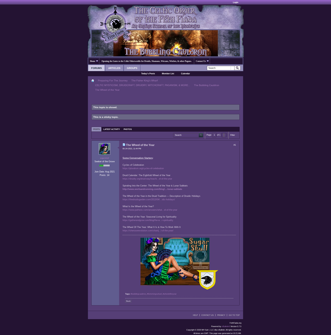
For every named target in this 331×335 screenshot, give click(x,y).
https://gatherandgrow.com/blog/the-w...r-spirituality (148, 220)
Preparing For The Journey (113, 80)
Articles (114, 68)
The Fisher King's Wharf (144, 80)
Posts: (103, 175)
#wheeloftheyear (170, 294)
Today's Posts (148, 73)
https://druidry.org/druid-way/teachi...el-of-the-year (147, 178)
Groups (132, 68)
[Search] (237, 68)
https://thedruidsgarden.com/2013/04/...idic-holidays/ (149, 199)
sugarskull (104, 158)
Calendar (185, 73)
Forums (96, 68)
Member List (168, 73)
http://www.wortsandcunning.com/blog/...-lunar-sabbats (152, 189)
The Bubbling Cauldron (206, 85)
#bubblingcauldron (138, 294)
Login (235, 2)
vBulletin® (226, 326)
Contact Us (201, 61)
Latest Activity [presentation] (111, 129)
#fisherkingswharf (154, 294)
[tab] (96, 129)
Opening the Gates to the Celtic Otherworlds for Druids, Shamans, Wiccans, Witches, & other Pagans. (146, 61)
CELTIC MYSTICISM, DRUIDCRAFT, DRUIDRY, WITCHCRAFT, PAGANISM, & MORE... (142, 85)
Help (195, 315)
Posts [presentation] (96, 129)
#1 (235, 145)
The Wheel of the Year (107, 89)
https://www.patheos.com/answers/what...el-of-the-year (150, 210)
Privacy (221, 315)
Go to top (234, 315)
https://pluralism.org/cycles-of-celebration (143, 168)
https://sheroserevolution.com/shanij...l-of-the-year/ (148, 230)
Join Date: (99, 171)
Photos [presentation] (128, 129)
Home (92, 61)
